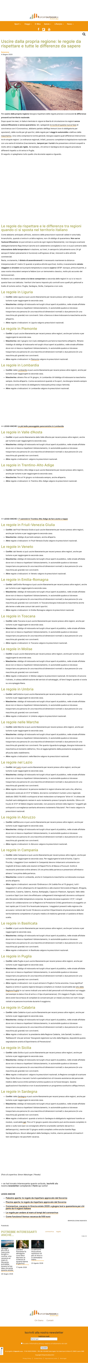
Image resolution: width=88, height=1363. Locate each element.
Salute (47, 24)
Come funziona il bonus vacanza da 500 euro (28, 1216)
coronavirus (49, 1231)
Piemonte (35, 359)
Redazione (5, 52)
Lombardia (22, 370)
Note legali (63, 1358)
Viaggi (27, 24)
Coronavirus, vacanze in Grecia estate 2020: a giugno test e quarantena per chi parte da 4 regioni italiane (45, 1207)
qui (24, 1122)
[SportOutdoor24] (44, 16)
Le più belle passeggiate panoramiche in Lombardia (41, 426)
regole (58, 1231)
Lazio (18, 767)
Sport (17, 24)
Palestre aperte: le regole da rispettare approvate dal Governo (36, 1198)
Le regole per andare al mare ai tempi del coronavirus (32, 1212)
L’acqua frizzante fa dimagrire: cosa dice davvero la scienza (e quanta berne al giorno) (22, 1257)
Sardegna (22, 1096)
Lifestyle (58, 24)
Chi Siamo (39, 1320)
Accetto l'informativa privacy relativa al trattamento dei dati (45, 1343)
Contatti (50, 1320)
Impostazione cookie (44, 1325)
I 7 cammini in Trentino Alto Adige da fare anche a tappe (43, 519)
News (69, 24)
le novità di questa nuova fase (63, 125)
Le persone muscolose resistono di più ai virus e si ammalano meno (36, 1255)
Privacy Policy (27, 1358)
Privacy (1, 1351)
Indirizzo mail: (44, 1336)
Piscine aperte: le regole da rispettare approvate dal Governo (36, 1202)
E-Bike (38, 24)
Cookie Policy (38, 1358)
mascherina (6, 136)
